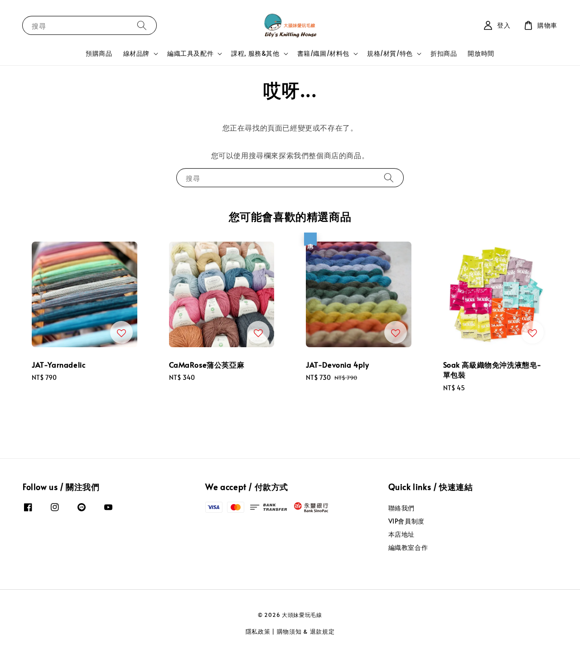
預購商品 (99, 53)
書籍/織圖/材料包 (323, 53)
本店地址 (401, 534)
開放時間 (481, 53)
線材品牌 (136, 53)
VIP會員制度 (406, 521)
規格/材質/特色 (390, 53)
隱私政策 (258, 631)
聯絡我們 (401, 508)
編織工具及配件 (190, 53)
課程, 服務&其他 (255, 53)
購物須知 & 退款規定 (306, 631)
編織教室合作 (408, 547)
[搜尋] (141, 25)
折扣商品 (443, 53)
